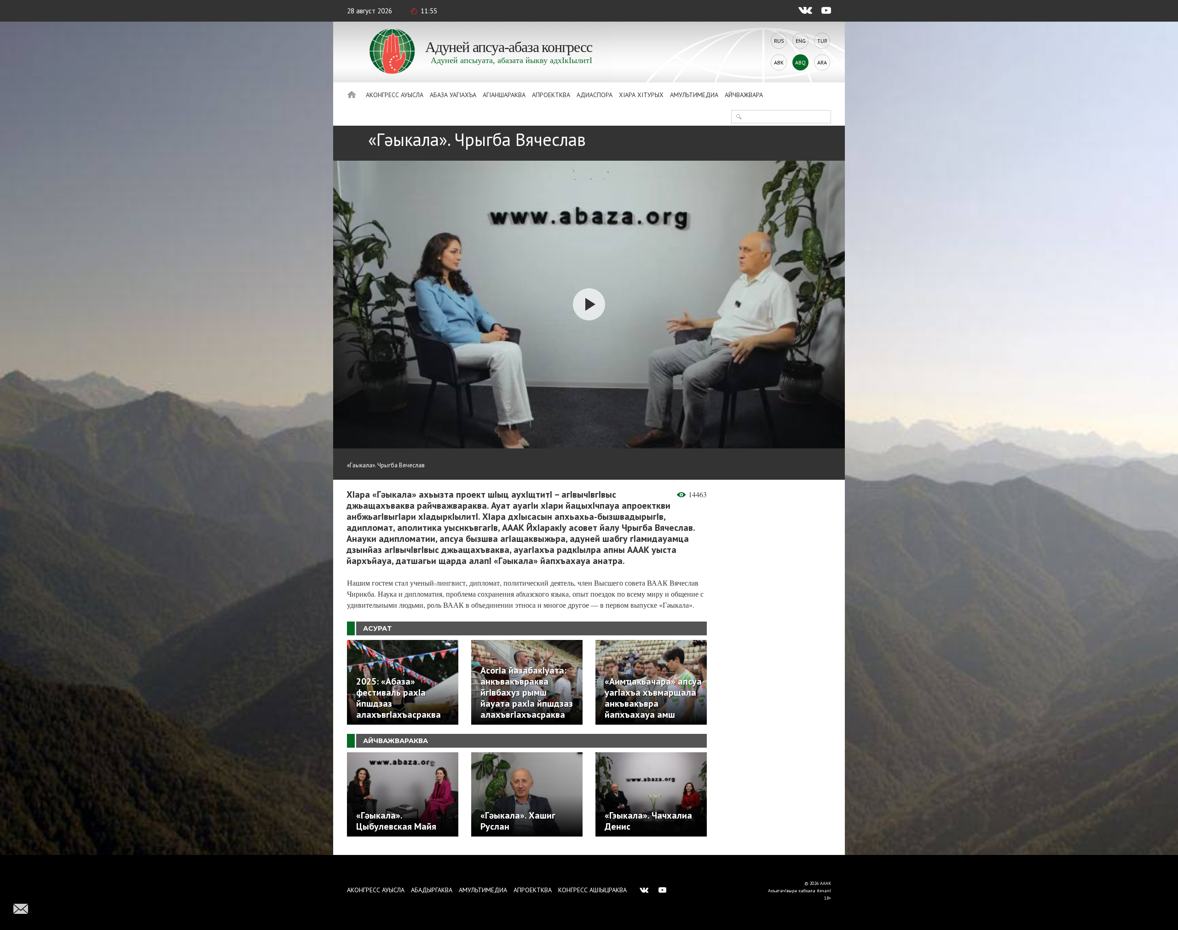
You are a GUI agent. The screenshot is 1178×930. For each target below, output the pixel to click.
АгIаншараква (504, 95)
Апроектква (551, 95)
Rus (779, 40)
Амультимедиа (694, 95)
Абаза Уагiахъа (453, 95)
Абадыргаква (431, 890)
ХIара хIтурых (641, 95)
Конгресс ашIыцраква (592, 890)
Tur (822, 40)
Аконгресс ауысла (394, 95)
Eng (801, 40)
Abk (779, 62)
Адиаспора (594, 95)
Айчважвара (744, 95)
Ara (822, 62)
